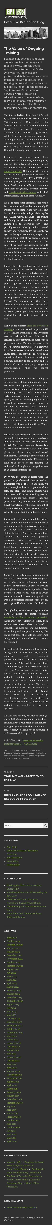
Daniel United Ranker (17, 1169)
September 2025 (15, 944)
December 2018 (14, 1099)
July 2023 (11, 1008)
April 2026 (12, 937)
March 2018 (12, 1113)
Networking (13, 861)
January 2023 (13, 1018)
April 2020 (12, 1067)
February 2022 (14, 1043)
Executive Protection (12, 753)
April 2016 (12, 1141)
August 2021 (13, 1050)
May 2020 (11, 1064)
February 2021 (14, 1057)
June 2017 (11, 1124)
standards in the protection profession (26, 617)
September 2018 (15, 1103)
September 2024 (15, 966)
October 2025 (13, 941)
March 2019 (12, 1088)
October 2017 (13, 1120)
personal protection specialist (33, 756)
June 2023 (12, 1011)
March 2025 (13, 948)
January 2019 (13, 1096)
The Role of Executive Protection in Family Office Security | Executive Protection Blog (24, 1179)
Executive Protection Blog (24, 22)
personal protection (12, 756)
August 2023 (13, 1004)
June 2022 (12, 1036)
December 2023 (14, 997)
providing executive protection (16, 758)
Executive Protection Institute (22, 1207)
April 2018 (12, 1110)
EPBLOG (7, 750)
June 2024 (12, 976)
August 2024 (13, 969)
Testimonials (13, 864)
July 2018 (11, 1106)
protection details (13, 171)
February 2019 (14, 1092)
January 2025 (13, 951)
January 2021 (13, 1060)
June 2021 (11, 1053)
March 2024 (13, 987)
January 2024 (13, 994)
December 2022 (14, 1022)
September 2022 (15, 1032)
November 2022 (15, 1025)
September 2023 (15, 1001)
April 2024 (12, 983)
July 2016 (11, 1131)
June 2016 (11, 1134)
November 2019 (14, 1078)
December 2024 (14, 955)
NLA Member (30, 744)
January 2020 (13, 1071)
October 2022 (13, 1029)
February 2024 (14, 990)
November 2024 (15, 958)
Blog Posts (36, 750)
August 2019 (13, 1081)
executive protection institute (34, 753)
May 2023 (11, 1015)
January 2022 (13, 1046)
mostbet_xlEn (14, 1162)
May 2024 (11, 980)
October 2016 (13, 1127)
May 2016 (11, 1138)
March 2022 (13, 1039)
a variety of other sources (22, 192)
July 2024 (11, 973)
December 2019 (14, 1074)
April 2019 (12, 1085)
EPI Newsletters (14, 857)
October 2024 (13, 962)
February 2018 (14, 1117)
